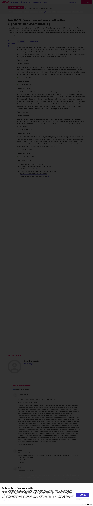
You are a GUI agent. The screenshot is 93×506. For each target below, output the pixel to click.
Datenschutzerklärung (63, 497)
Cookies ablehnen (82, 499)
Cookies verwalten (7, 500)
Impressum (4, 498)
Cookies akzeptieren (82, 495)
